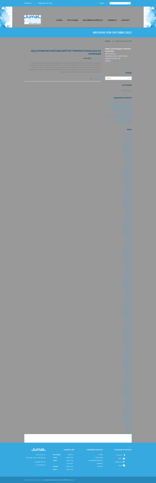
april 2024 (128, 191)
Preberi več (97, 79)
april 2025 (128, 164)
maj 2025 (129, 162)
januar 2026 (128, 146)
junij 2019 (129, 321)
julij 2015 (129, 421)
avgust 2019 (128, 317)
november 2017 (126, 362)
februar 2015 (127, 433)
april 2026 (128, 139)
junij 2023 (129, 212)
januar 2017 (128, 385)
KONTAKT (100, 466)
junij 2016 (129, 401)
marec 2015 (128, 431)
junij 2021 (129, 266)
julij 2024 (129, 184)
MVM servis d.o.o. (69, 480)
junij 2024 (129, 187)
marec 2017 (128, 380)
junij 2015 (129, 424)
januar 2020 (128, 305)
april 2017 (128, 378)
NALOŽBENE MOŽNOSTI (96, 460)
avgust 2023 (128, 207)
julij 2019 (129, 319)
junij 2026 (129, 134)
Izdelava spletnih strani (50, 480)
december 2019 (126, 307)
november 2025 (126, 150)
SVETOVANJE (99, 457)
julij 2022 (129, 237)
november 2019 (126, 310)
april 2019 (128, 326)
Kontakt (125, 20)
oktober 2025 (127, 152)
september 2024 (126, 180)
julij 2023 (129, 209)
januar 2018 (128, 358)
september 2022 (126, 232)
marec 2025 (128, 166)
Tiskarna (60, 480)
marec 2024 (128, 193)
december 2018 (126, 335)
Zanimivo (112, 20)
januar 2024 (128, 198)
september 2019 (126, 314)
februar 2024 (127, 196)
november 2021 (126, 255)
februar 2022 (127, 248)
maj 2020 (129, 296)
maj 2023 (129, 214)
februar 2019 (127, 330)
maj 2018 (129, 349)
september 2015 (126, 419)
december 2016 (126, 387)
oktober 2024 (127, 178)
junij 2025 (129, 159)
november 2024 (126, 175)
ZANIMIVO (100, 463)
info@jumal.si (115, 61)
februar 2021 (127, 276)
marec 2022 (128, 246)
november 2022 (126, 228)
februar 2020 (127, 303)
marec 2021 (128, 273)
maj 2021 (129, 269)
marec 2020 (128, 301)
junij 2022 (129, 239)
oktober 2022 (127, 230)
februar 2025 (127, 168)
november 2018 (126, 337)
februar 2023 (127, 221)
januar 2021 (128, 278)
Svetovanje (72, 20)
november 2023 (126, 203)
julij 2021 (129, 264)
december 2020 (126, 280)
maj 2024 (129, 189)
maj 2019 (129, 323)
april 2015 (128, 428)
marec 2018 (128, 353)
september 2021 (126, 260)
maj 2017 (129, 376)
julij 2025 (129, 157)
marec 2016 (128, 408)
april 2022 (128, 244)
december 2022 (126, 225)
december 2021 (126, 253)
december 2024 (126, 173)
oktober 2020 (127, 285)
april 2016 (128, 406)
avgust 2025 (128, 155)
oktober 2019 (127, 312)
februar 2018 (127, 355)
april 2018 (128, 351)
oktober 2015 (127, 417)
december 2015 (126, 412)
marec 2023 (128, 219)
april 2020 (128, 298)
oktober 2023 (127, 205)
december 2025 (126, 148)
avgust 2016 (128, 396)
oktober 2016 (127, 392)
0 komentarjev (96, 58)
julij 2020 (129, 292)
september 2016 (126, 394)
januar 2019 (128, 333)
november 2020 (126, 282)
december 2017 (126, 360)
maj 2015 (129, 426)
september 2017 (126, 367)
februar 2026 (127, 143)
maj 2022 (129, 241)
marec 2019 (128, 328)
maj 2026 (129, 136)
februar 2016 (127, 410)
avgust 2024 (128, 182)
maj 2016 (129, 403)
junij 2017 (129, 374)
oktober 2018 (127, 339)
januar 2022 (128, 250)
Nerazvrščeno (127, 91)
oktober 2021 (127, 257)
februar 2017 (127, 383)
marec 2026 (128, 141)
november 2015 (126, 415)
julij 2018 (129, 346)
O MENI (100, 454)
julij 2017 (129, 371)
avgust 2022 (128, 235)
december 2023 (126, 200)
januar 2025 (128, 171)
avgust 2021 (128, 262)
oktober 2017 (127, 364)
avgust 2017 (128, 369)
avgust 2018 (128, 344)
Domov (107, 41)
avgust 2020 (128, 289)
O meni (59, 20)
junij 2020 (129, 294)
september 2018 (126, 342)
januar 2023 (128, 223)
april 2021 (128, 271)
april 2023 (128, 216)
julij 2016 (129, 399)
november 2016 (126, 390)
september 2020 (126, 287)
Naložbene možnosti (93, 20)
